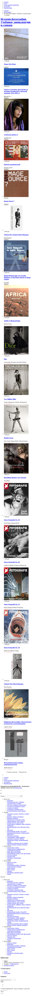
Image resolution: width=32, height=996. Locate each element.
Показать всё (23, 772)
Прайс (5, 971)
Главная (6, 2)
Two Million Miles (10, 399)
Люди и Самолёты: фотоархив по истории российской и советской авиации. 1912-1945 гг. (16, 91)
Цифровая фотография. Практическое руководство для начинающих (17, 723)
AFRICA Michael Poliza (12, 321)
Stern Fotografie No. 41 (12, 604)
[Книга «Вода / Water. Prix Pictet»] (16, 59)
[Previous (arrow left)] (1, 993)
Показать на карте (9, 965)
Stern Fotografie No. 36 (12, 647)
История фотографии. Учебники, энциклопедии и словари (15, 22)
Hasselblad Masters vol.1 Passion (15, 477)
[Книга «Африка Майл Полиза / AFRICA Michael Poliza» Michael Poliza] (16, 316)
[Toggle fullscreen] (4, 990)
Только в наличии (12, 772)
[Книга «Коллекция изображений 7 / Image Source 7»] (16, 196)
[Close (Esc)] (1, 990)
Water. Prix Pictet (10, 64)
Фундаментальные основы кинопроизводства (13, 763)
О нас (5, 3)
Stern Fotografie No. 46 (12, 562)
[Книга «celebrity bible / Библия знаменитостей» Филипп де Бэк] (16, 160)
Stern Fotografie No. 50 (12, 520)
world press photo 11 (11, 135)
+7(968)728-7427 (14, 964)
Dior (5, 359)
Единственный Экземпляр (11, 5)
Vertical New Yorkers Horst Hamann (16, 235)
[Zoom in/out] (6, 990)
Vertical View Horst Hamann (13, 684)
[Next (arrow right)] (3, 993)
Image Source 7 (9, 201)
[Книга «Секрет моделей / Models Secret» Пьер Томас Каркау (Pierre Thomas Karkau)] (16, 433)
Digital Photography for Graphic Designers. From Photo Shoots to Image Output (17, 277)
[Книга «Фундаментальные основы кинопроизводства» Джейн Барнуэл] (16, 758)
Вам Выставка (8, 8)
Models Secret (8, 438)
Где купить (7, 6)
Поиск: (3, 796)
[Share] (3, 990)
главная (6, 10)
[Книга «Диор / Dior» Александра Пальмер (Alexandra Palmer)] (16, 354)
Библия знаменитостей (12, 164)
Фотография (7, 12)
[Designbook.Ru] (17, 787)
